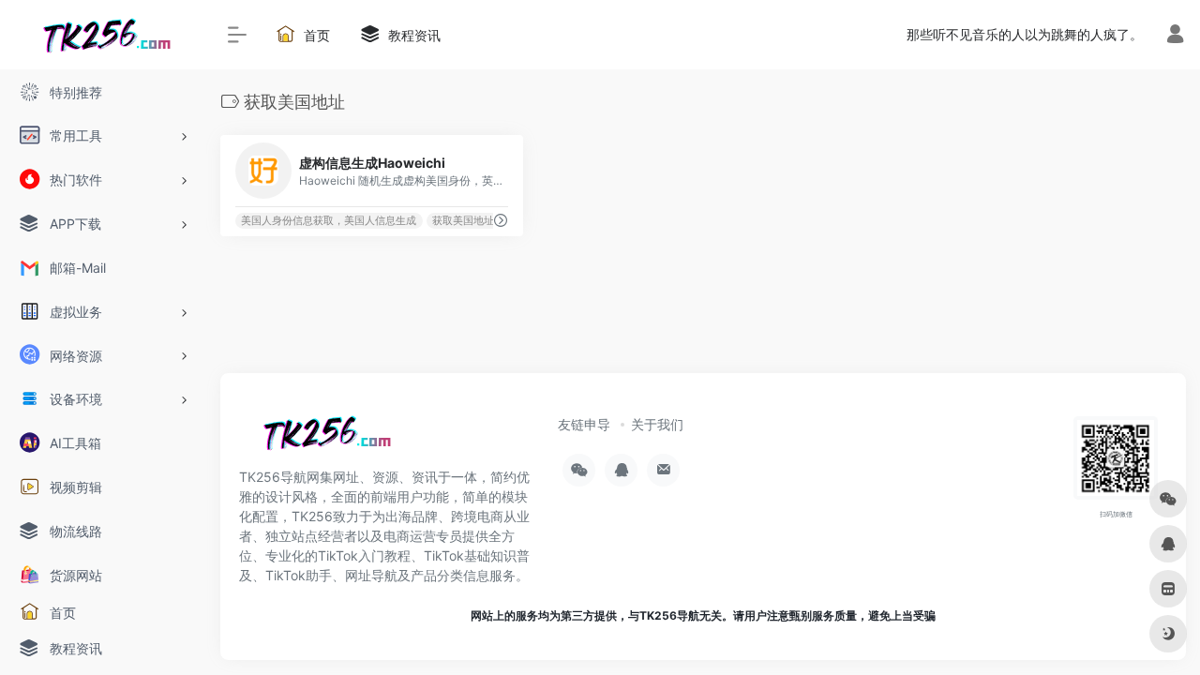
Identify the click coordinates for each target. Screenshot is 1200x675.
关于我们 (657, 424)
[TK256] (323, 438)
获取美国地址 (463, 221)
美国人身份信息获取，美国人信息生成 (328, 221)
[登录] (1175, 36)
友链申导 (584, 424)
